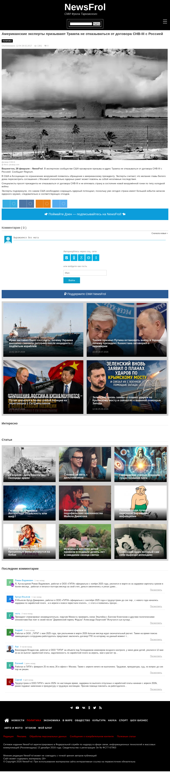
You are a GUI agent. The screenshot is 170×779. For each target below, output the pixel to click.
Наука (112, 720)
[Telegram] (71, 708)
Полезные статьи (126, 736)
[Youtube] (77, 708)
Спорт (123, 720)
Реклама (21, 736)
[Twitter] (94, 708)
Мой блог (45, 727)
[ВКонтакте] (83, 708)
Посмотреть (156, 590)
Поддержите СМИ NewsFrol (86, 294)
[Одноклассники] (89, 708)
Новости (17, 720)
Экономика (51, 720)
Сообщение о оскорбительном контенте (92, 736)
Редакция (8, 736)
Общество (82, 720)
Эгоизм (30, 727)
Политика (7, 41)
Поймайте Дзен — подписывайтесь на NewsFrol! (85, 214)
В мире (68, 720)
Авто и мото (13, 727)
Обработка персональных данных (48, 736)
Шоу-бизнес (139, 720)
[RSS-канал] (100, 708)
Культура (99, 720)
